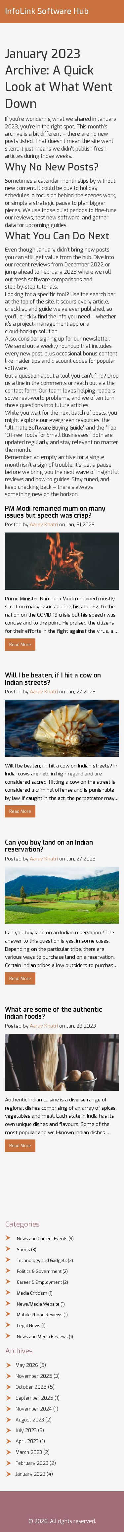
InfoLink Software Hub (47, 11)
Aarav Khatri (44, 524)
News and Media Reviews (45, 1336)
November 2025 (38, 1376)
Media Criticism (35, 1293)
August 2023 (34, 1420)
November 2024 (37, 1409)
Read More (20, 644)
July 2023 (30, 1430)
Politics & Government (42, 1271)
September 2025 (38, 1398)
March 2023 (33, 1452)
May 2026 (31, 1365)
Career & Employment (42, 1282)
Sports (26, 1249)
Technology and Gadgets (45, 1260)
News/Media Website (41, 1304)
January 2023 (34, 1474)
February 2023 (36, 1463)
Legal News (31, 1325)
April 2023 (30, 1441)
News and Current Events (45, 1238)
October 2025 (35, 1387)
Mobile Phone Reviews (42, 1315)
